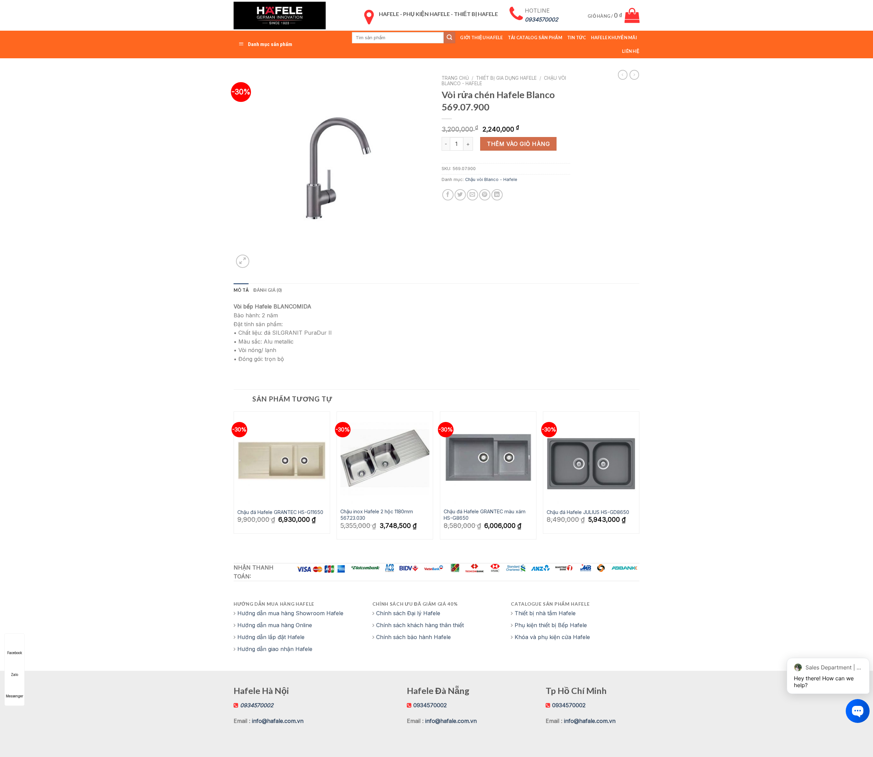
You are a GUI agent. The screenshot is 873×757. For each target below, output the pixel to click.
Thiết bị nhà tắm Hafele (545, 613)
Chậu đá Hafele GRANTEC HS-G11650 (280, 512)
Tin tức (576, 37)
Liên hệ (630, 51)
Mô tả (241, 290)
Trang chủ (455, 78)
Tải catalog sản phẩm (535, 37)
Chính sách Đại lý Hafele (408, 613)
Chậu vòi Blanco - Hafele (491, 179)
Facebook (14, 653)
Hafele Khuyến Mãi (614, 37)
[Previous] (234, 478)
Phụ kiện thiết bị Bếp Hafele (551, 625)
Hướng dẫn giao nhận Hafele (274, 649)
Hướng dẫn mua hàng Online (274, 625)
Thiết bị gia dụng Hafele (506, 78)
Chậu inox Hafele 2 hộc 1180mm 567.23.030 (376, 515)
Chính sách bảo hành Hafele (413, 637)
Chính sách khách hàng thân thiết (420, 625)
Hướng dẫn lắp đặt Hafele (271, 637)
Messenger (14, 696)
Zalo (14, 674)
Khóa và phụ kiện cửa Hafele (552, 637)
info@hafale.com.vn (278, 720)
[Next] (639, 478)
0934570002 (430, 705)
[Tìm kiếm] (449, 37)
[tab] (241, 290)
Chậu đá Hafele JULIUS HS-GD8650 (588, 512)
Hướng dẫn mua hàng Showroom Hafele (290, 613)
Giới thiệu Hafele (481, 37)
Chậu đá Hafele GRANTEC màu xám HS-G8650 (485, 515)
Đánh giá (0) (267, 290)
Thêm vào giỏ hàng (518, 143)
